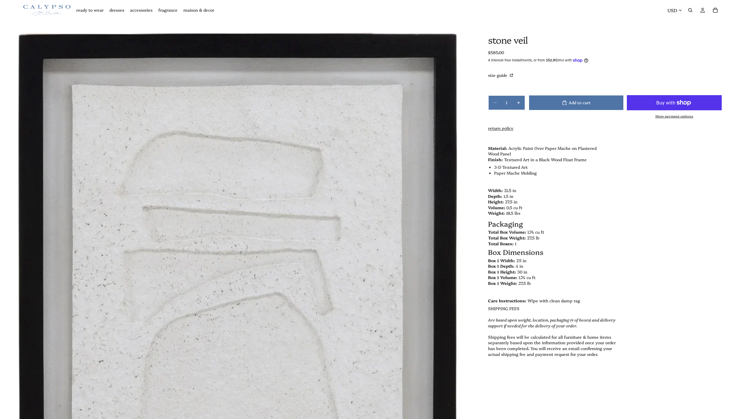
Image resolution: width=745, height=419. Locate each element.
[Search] (690, 10)
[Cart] (715, 10)
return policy (500, 128)
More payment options (674, 116)
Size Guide (498, 75)
